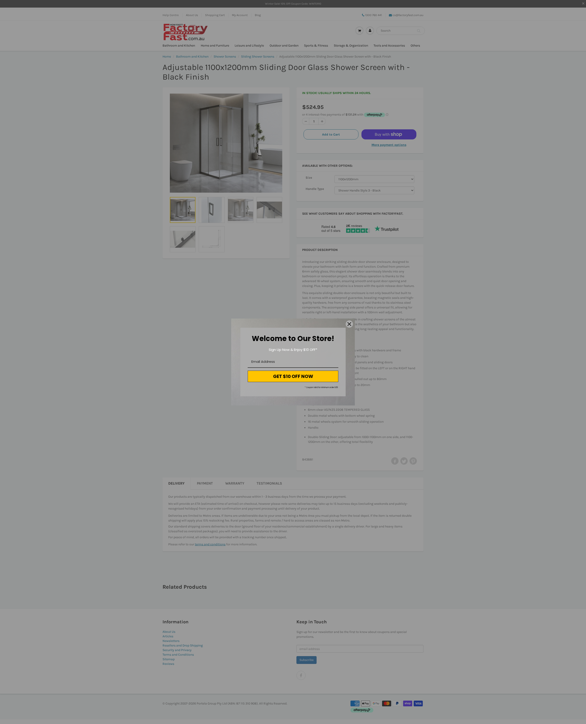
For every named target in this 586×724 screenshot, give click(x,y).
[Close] (349, 324)
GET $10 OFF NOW (293, 376)
